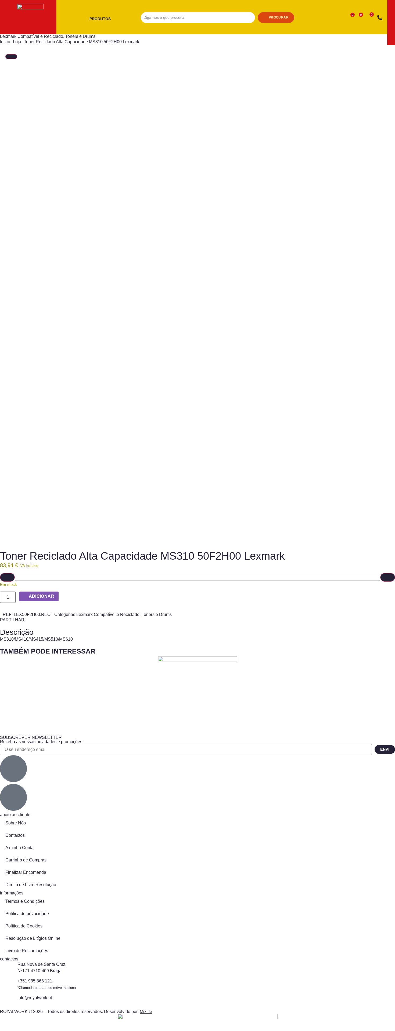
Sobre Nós (15, 823)
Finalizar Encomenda (25, 872)
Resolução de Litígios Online (32, 938)
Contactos (15, 835)
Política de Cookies (23, 926)
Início (5, 41)
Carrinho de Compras (25, 860)
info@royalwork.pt (34, 997)
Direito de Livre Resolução (30, 884)
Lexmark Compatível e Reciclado (31, 36)
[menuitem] (102, 19)
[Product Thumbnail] (11, 56)
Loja (17, 41)
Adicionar (42, 596)
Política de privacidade (27, 913)
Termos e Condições (25, 901)
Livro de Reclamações (26, 950)
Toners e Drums (80, 36)
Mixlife (146, 1011)
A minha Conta (19, 847)
